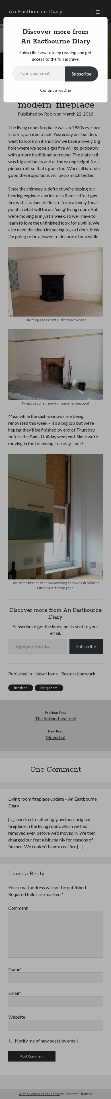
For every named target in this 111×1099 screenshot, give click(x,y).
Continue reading (55, 90)
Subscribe (81, 73)
